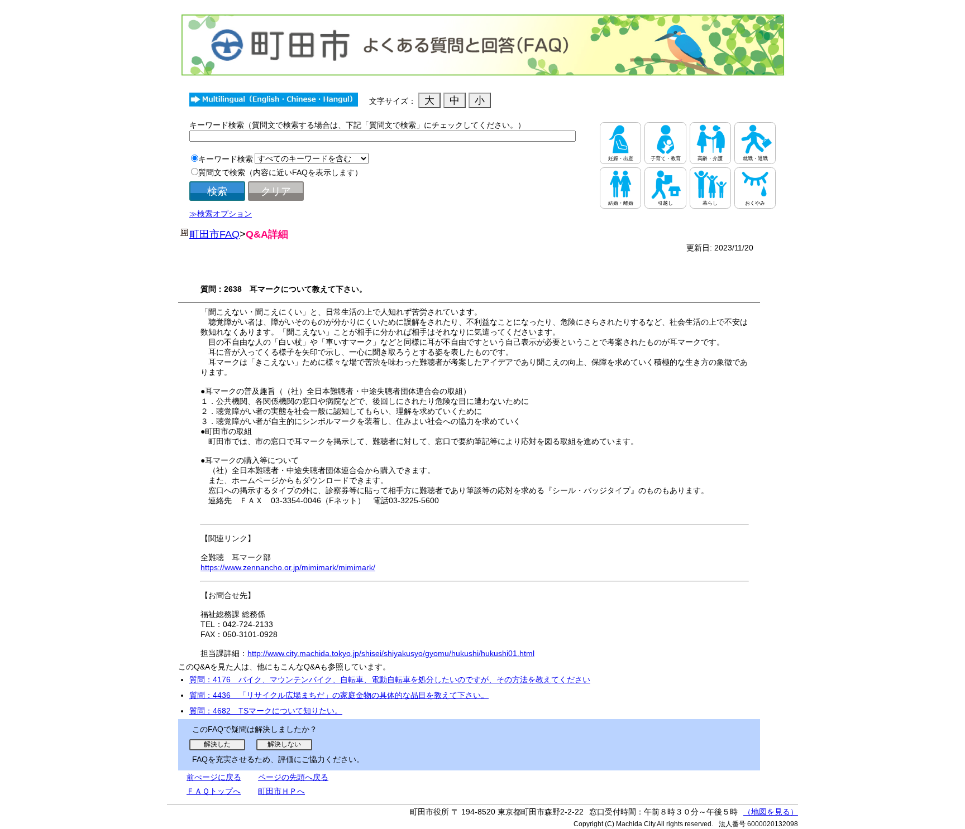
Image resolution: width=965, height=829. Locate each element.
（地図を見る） (770, 811)
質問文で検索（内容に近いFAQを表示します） (280, 172)
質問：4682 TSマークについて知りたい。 (265, 710)
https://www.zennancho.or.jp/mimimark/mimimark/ (287, 567)
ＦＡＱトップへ (214, 791)
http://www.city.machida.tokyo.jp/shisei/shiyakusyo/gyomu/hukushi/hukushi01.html (390, 653)
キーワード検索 (225, 159)
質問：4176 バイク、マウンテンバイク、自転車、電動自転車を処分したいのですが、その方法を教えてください (389, 679)
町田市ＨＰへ (281, 791)
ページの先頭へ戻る (293, 777)
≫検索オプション (220, 213)
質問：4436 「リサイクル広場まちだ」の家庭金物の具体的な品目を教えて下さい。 (339, 695)
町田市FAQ (214, 234)
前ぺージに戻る (214, 777)
